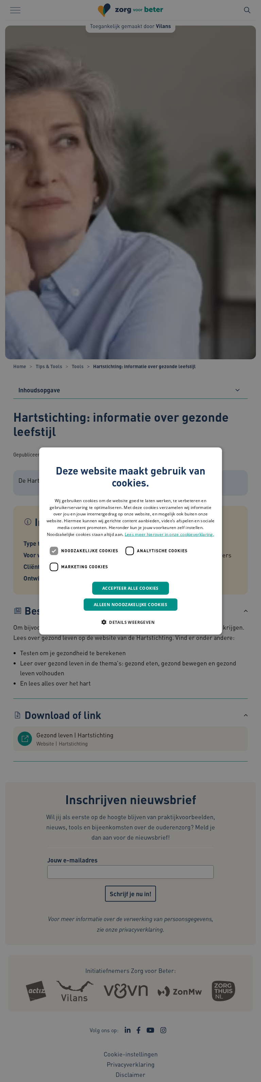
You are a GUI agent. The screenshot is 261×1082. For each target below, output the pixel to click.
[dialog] (130, 541)
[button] (130, 622)
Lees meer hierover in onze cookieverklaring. (169, 534)
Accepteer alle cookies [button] (130, 588)
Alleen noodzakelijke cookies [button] (130, 604)
